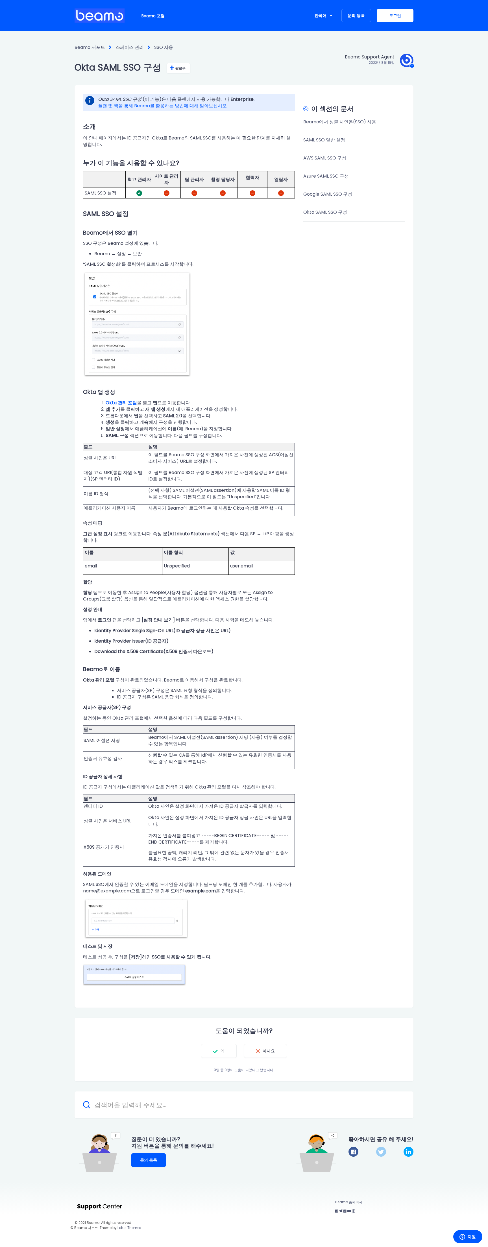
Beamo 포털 (153, 16)
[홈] (100, 15)
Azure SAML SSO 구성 (326, 176)
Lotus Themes (129, 1227)
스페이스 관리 (130, 47)
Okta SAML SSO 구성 (325, 212)
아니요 (268, 1051)
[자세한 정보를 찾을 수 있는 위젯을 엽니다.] (467, 1237)
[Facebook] (353, 1152)
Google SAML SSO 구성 (327, 194)
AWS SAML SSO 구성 (324, 158)
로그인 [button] (395, 15)
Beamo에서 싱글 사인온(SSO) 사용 (339, 122)
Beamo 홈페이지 (348, 1202)
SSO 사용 (163, 47)
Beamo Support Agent (370, 57)
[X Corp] (381, 1152)
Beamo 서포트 (90, 47)
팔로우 (180, 68)
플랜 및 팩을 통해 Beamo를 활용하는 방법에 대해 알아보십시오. (163, 105)
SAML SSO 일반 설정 (324, 140)
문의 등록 (356, 15)
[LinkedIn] (408, 1152)
